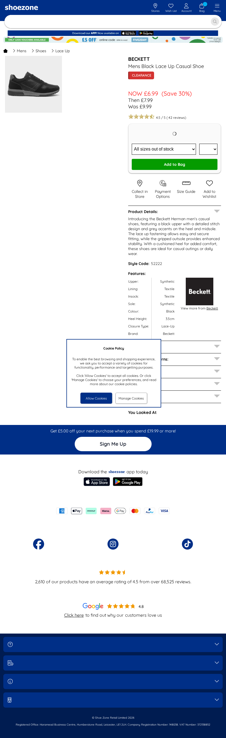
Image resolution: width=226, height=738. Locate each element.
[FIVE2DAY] (113, 42)
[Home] (5, 50)
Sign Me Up (113, 444)
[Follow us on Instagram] (113, 544)
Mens (21, 50)
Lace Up (62, 50)
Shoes (41, 50)
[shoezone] (21, 8)
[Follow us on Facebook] (38, 544)
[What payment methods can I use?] (113, 511)
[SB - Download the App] (112, 35)
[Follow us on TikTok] (187, 544)
